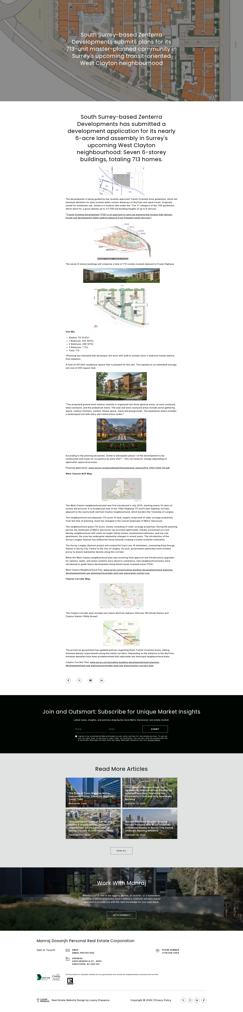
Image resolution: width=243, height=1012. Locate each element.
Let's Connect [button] (121, 915)
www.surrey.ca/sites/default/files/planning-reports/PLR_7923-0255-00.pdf (129, 468)
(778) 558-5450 (170, 953)
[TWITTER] (183, 1000)
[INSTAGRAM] (190, 1000)
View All (121, 851)
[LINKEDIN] (196, 1000)
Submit (155, 729)
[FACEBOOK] (203, 1000)
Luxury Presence (99, 1000)
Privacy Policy (154, 740)
